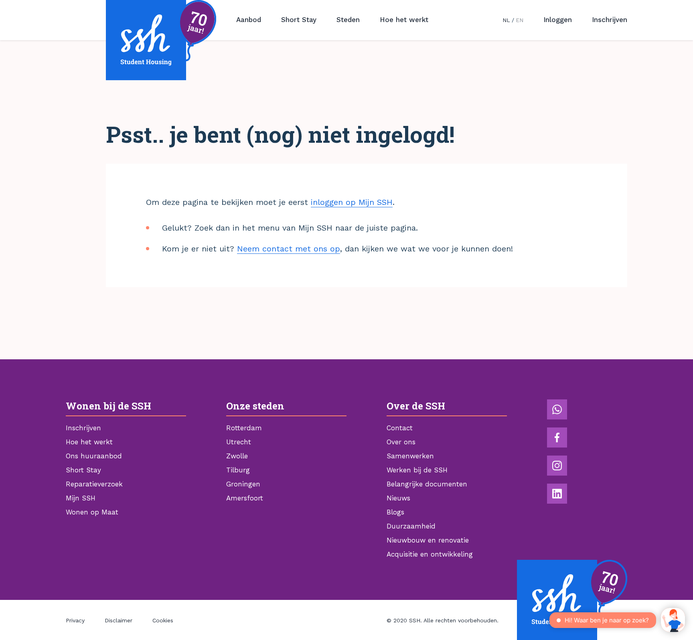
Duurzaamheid (411, 526)
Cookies (162, 620)
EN (519, 20)
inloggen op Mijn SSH (352, 202)
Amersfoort (244, 498)
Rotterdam (244, 428)
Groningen (243, 484)
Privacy (75, 620)
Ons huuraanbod (94, 456)
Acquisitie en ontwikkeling (430, 554)
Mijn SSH (80, 498)
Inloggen (557, 20)
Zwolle (237, 456)
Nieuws (398, 498)
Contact (400, 428)
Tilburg (238, 470)
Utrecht (238, 442)
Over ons (401, 442)
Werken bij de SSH (417, 470)
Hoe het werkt (404, 20)
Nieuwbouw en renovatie (428, 540)
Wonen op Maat (92, 512)
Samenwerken (410, 456)
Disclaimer (118, 620)
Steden (348, 20)
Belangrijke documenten (427, 484)
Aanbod (248, 20)
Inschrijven (609, 20)
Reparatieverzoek (94, 484)
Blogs (395, 512)
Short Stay (298, 20)
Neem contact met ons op (288, 248)
